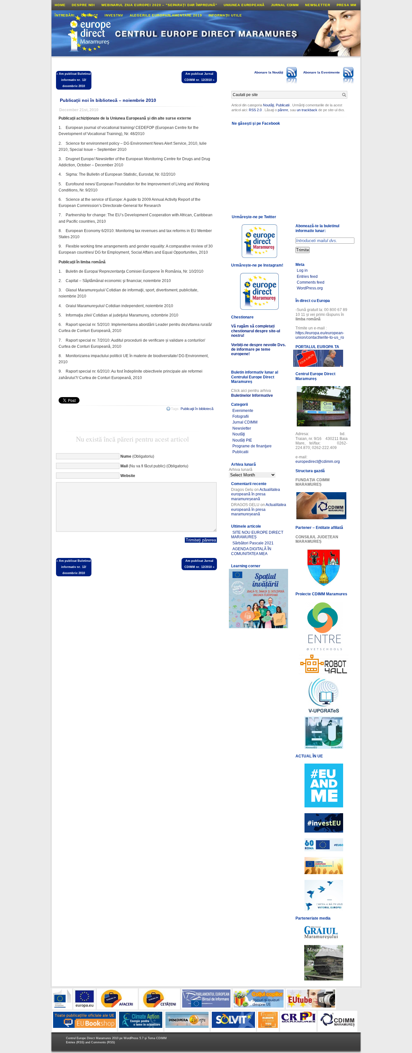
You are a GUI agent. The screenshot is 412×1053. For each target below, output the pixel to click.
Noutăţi (268, 105)
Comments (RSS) (103, 1042)
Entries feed (307, 276)
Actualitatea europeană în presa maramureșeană (255, 494)
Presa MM (346, 5)
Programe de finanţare (252, 446)
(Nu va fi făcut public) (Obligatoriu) (154, 466)
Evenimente (242, 410)
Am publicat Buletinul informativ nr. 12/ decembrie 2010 (75, 80)
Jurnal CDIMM (285, 5)
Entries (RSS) (75, 1042)
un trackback (307, 110)
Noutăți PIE (242, 440)
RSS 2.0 (255, 110)
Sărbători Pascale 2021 (253, 543)
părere (283, 110)
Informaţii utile (225, 15)
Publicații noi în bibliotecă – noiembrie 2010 (108, 100)
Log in (302, 270)
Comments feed (310, 282)
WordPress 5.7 (134, 1038)
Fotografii (240, 416)
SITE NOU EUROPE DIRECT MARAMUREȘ (257, 534)
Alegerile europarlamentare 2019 (166, 15)
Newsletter (317, 5)
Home (60, 5)
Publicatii (282, 105)
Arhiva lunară (240, 469)
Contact (89, 15)
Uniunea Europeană (244, 5)
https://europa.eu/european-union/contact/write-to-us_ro (319, 335)
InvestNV (114, 15)
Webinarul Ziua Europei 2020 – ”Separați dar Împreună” (159, 5)
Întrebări (65, 15)
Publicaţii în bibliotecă (197, 409)
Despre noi (83, 5)
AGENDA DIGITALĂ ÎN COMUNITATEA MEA (251, 551)
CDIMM (161, 1038)
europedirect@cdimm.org (317, 461)
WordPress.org (310, 288)
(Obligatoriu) (137, 456)
